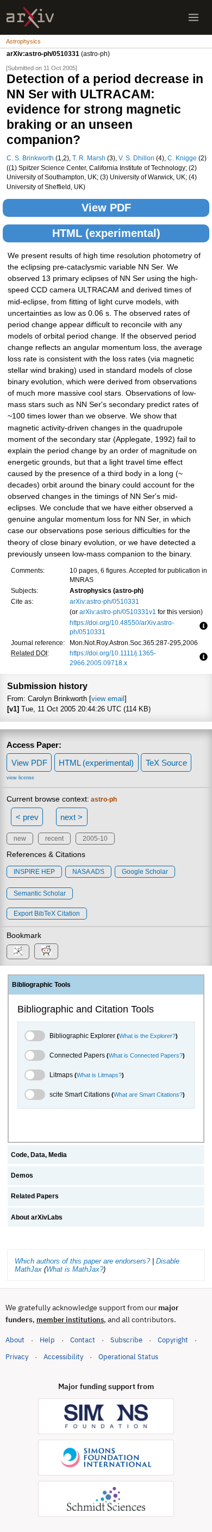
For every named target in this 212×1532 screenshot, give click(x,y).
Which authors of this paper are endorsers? (82, 1261)
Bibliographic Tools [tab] (41, 984)
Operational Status (128, 1356)
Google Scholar (145, 872)
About (14, 1340)
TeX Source (166, 762)
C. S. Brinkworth (30, 157)
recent (54, 838)
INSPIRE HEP (34, 872)
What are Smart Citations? (148, 1094)
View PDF (106, 208)
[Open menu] (193, 17)
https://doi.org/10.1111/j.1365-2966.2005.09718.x (113, 657)
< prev (27, 817)
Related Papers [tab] (35, 1196)
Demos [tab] (22, 1175)
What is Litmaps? (99, 1075)
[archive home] (30, 17)
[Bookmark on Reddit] (46, 951)
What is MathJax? (74, 1269)
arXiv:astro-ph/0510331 (104, 601)
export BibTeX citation (47, 913)
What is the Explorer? (147, 1036)
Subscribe (126, 1340)
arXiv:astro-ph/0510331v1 (117, 611)
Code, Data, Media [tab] (39, 1155)
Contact (82, 1340)
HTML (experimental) (106, 233)
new (20, 838)
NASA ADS (88, 872)
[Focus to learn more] (202, 626)
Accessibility (63, 1356)
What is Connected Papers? (146, 1055)
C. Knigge (182, 157)
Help (47, 1340)
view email (107, 699)
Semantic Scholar (40, 893)
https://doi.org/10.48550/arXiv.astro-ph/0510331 (122, 627)
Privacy (16, 1356)
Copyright (173, 1340)
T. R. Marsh (88, 157)
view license (20, 777)
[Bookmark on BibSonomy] (18, 952)
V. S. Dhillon (136, 157)
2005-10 (95, 838)
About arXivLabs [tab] (37, 1217)
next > (71, 817)
